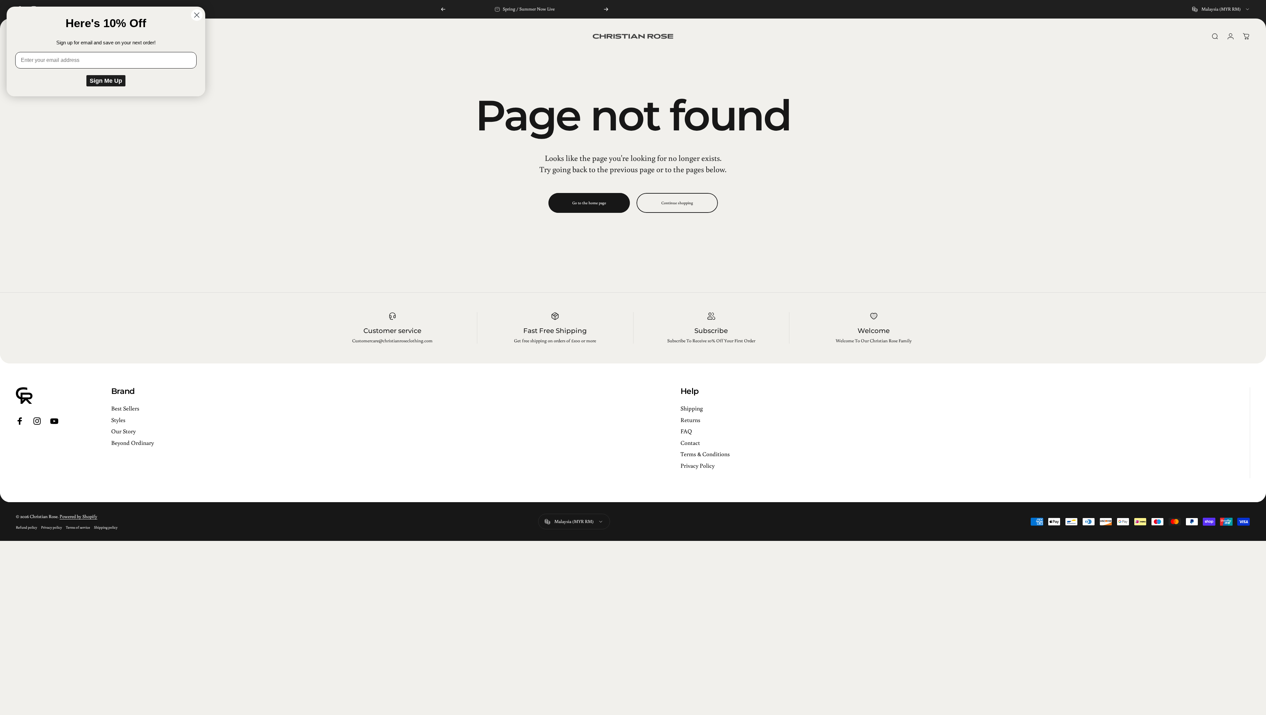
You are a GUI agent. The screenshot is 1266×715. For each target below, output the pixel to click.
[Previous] (443, 9)
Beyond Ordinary (132, 443)
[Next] (606, 9)
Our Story (123, 431)
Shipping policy (105, 527)
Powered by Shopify (78, 516)
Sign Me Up (106, 80)
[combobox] (1221, 9)
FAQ (686, 431)
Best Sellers (125, 408)
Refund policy (26, 527)
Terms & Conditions (705, 454)
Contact (690, 443)
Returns (690, 420)
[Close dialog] (197, 15)
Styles (118, 420)
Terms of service (78, 527)
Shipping (691, 408)
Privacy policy (51, 527)
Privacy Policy (697, 465)
